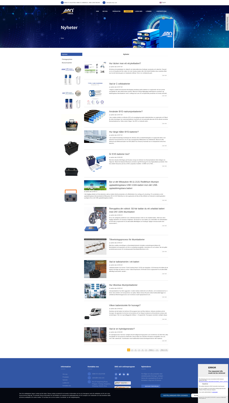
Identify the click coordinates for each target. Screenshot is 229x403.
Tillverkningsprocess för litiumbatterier (127, 239)
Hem (97, 11)
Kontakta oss (161, 11)
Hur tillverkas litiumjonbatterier (123, 285)
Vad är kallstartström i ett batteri (124, 261)
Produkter (116, 11)
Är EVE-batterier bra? (119, 154)
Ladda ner (138, 11)
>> (157, 350)
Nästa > (151, 350)
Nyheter (128, 11)
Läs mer (164, 75)
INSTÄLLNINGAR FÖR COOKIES (175, 395)
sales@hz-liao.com (98, 378)
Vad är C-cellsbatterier (119, 83)
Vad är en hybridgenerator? (122, 329)
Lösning (149, 11)
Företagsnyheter (67, 59)
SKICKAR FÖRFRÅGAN (152, 386)
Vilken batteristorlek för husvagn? (125, 305)
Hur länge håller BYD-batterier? (124, 132)
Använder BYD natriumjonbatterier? (126, 111)
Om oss (104, 11)
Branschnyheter (67, 63)
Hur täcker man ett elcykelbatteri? (125, 63)
